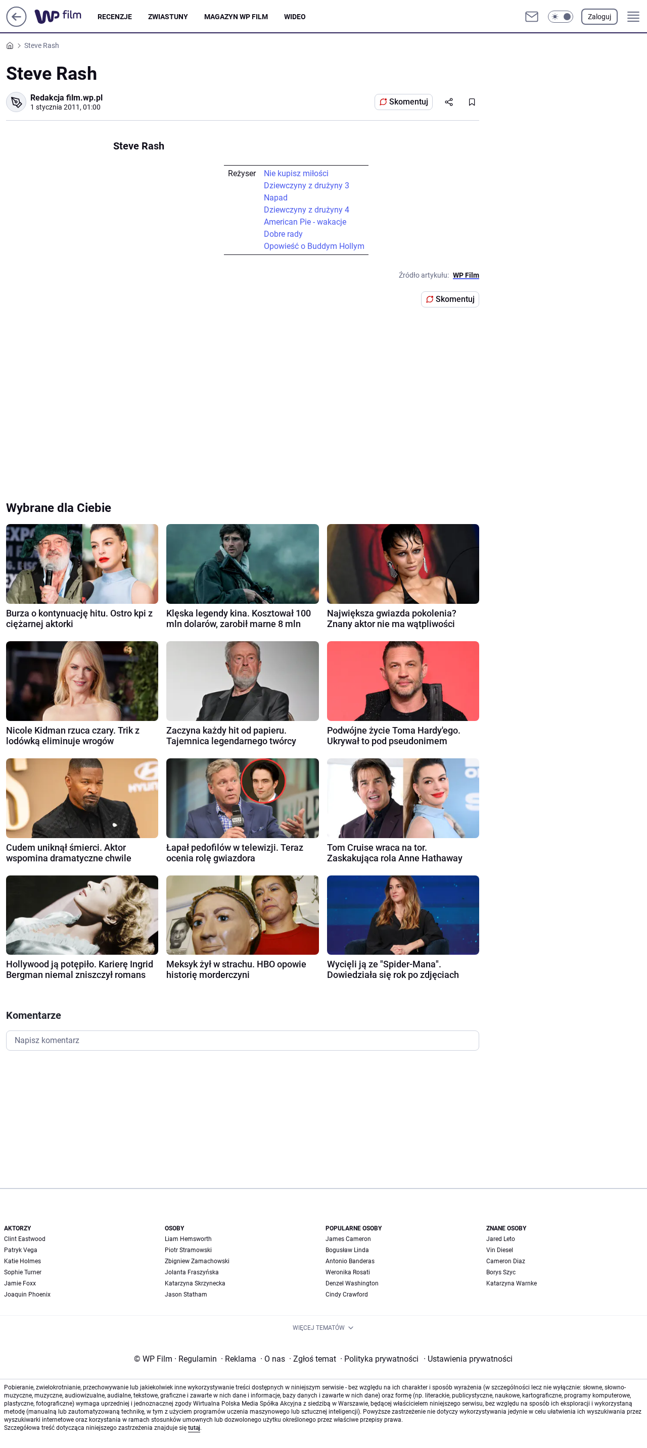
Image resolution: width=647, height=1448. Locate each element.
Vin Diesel (499, 1250)
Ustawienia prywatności (468, 1359)
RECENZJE (115, 17)
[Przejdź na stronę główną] (16, 24)
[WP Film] (66, 17)
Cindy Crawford (347, 1294)
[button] (560, 17)
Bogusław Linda (347, 1250)
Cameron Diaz (505, 1261)
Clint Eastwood (24, 1239)
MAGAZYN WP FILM (236, 17)
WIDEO (295, 17)
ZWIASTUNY (168, 17)
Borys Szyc (501, 1272)
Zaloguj (599, 17)
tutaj (194, 1427)
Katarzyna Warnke (511, 1283)
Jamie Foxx (20, 1283)
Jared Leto (500, 1239)
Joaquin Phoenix (27, 1294)
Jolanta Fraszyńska (192, 1272)
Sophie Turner (22, 1272)
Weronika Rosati (348, 1272)
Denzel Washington (352, 1283)
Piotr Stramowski (188, 1250)
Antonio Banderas (350, 1261)
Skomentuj (408, 102)
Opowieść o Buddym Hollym (314, 246)
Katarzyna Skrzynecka (195, 1283)
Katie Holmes (22, 1261)
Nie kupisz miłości (296, 173)
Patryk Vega (20, 1250)
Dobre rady (283, 234)
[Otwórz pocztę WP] (532, 17)
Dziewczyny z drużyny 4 (306, 210)
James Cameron (348, 1239)
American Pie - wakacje (305, 222)
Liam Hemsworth (188, 1239)
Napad (276, 197)
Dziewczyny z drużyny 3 (306, 185)
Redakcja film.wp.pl (66, 97)
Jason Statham (186, 1294)
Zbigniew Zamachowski (197, 1261)
